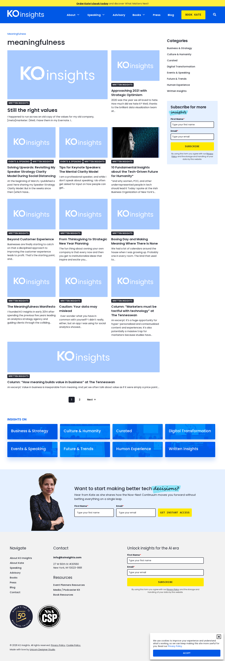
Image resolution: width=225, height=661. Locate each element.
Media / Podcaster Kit (66, 590)
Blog (171, 15)
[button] (218, 636)
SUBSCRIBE (192, 146)
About (71, 15)
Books (137, 15)
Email (174, 131)
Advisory (119, 15)
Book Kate (193, 15)
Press (156, 15)
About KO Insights (21, 558)
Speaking (94, 15)
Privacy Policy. (58, 645)
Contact (15, 592)
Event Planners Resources (69, 585)
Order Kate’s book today (92, 3)
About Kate (17, 563)
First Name (177, 119)
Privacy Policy (175, 646)
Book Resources (63, 595)
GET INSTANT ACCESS (175, 512)
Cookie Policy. (73, 645)
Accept (186, 653)
